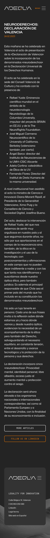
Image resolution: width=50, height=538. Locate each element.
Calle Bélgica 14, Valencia (20, 500)
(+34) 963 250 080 (16, 504)
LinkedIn (12, 508)
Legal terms (14, 512)
